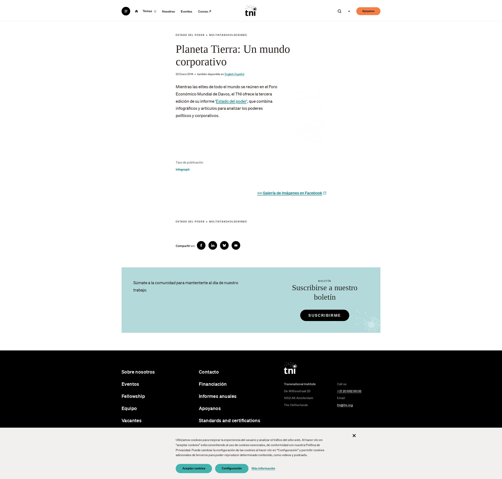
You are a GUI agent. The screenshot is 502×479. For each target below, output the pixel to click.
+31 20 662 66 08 (349, 391)
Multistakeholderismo (228, 35)
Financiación (213, 384)
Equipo (129, 408)
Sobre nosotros (138, 372)
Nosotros (168, 11)
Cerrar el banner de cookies (354, 435)
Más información (263, 468)
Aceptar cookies (193, 468)
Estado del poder (190, 35)
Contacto (209, 372)
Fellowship (133, 396)
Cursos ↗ (204, 11)
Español (239, 74)
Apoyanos (368, 11)
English (229, 74)
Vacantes (132, 420)
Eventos (186, 11)
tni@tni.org (345, 405)
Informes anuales (217, 396)
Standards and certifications (229, 420)
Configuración (232, 468)
